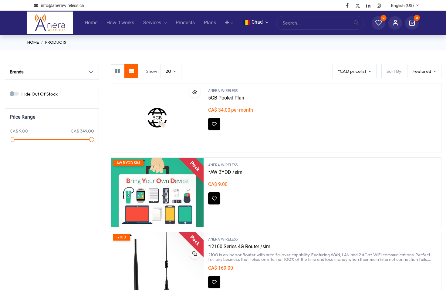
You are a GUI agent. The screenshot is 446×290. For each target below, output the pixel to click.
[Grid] (117, 71)
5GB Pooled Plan (226, 98)
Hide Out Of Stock (39, 94)
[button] (424, 71)
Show (151, 71)
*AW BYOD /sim (225, 172)
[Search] (358, 23)
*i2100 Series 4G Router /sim (239, 246)
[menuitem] (91, 23)
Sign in (395, 23)
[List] (131, 71)
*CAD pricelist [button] (352, 71)
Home (33, 42)
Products (55, 42)
